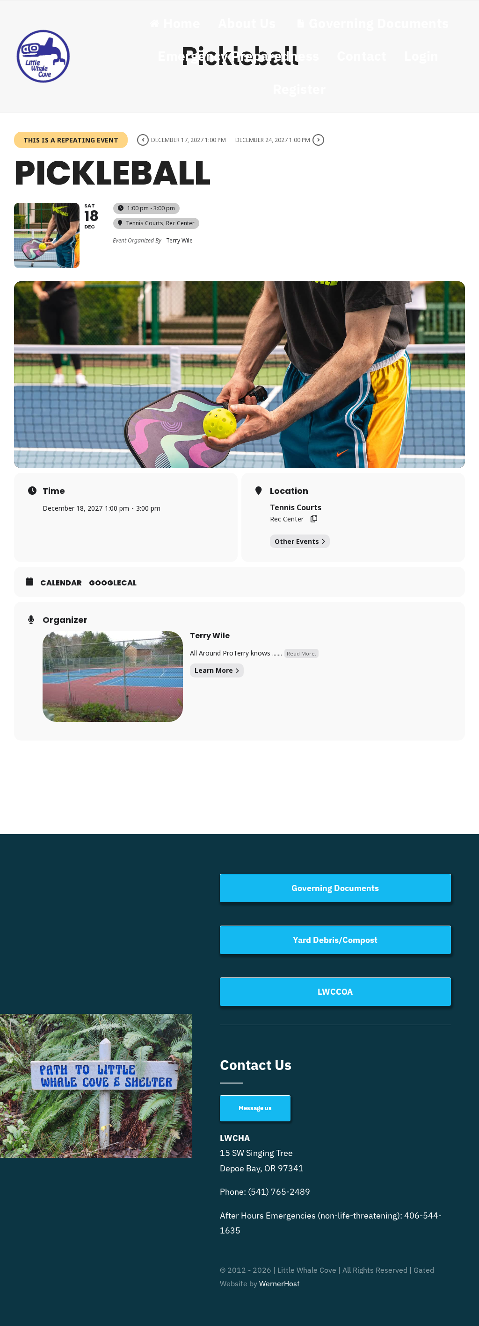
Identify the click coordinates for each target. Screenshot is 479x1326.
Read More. (301, 653)
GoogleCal (113, 583)
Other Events (297, 541)
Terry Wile (210, 635)
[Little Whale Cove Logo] (43, 31)
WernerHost (279, 1283)
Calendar (61, 583)
